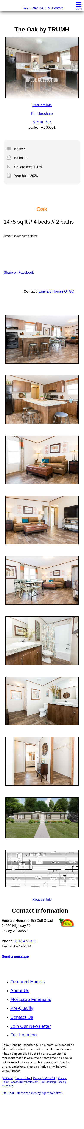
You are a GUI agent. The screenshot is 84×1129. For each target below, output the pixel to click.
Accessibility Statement (24, 1082)
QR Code (7, 1078)
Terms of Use (23, 1078)
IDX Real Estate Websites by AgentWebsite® (32, 1093)
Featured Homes (27, 981)
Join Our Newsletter (30, 1026)
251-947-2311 (25, 941)
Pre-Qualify (21, 1008)
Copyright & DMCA (44, 1078)
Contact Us (21, 1017)
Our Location (23, 1034)
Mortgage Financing (30, 999)
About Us (19, 990)
